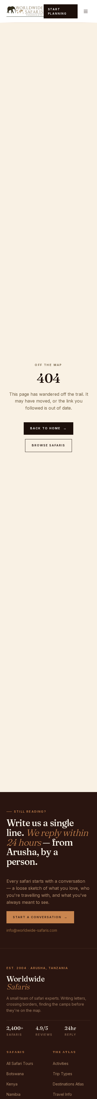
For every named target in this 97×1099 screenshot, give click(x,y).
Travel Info (62, 1094)
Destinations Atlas (68, 1084)
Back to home (48, 428)
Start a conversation (40, 917)
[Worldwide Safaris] (25, 11)
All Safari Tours (19, 1063)
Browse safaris (48, 445)
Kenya (12, 1084)
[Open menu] (86, 11)
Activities (60, 1063)
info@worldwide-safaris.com (31, 930)
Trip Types (62, 1073)
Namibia (13, 1094)
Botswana (15, 1073)
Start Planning (57, 11)
